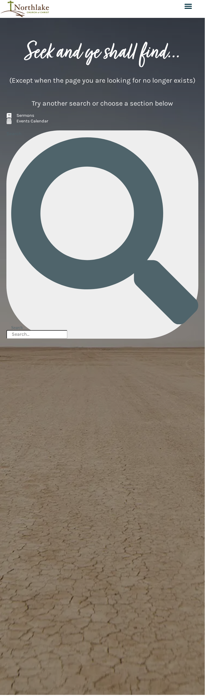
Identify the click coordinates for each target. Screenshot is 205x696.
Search (14, 133)
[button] (188, 6)
